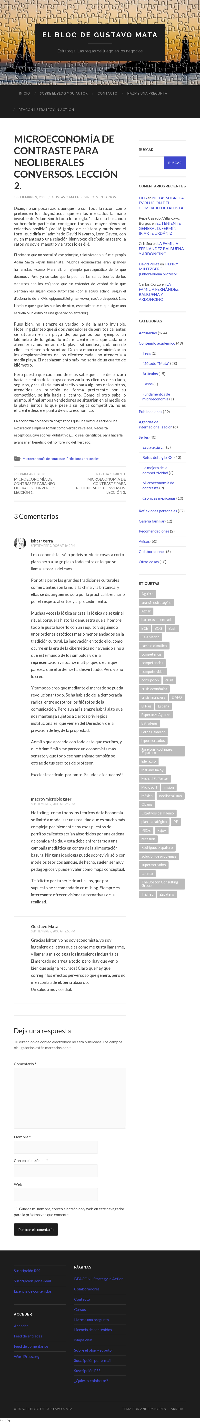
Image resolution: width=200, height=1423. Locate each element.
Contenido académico (157, 343)
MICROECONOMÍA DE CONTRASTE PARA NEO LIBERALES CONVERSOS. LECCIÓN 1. (35, 483)
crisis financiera (153, 697)
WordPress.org (27, 1356)
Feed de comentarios (31, 1346)
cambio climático (154, 646)
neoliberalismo (170, 796)
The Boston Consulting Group (159, 884)
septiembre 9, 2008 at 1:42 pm (53, 546)
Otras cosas (149, 561)
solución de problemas (158, 856)
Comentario (25, 1064)
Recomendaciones (154, 531)
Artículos (150, 373)
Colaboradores (87, 1289)
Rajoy (161, 830)
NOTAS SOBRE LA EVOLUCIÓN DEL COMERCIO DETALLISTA (161, 202)
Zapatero (167, 894)
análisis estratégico (156, 602)
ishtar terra (42, 540)
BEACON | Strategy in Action (46, 110)
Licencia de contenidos (33, 1291)
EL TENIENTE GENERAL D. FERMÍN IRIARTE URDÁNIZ (160, 228)
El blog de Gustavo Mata (100, 35)
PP (175, 822)
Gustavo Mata (65, 197)
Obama (146, 804)
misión (169, 787)
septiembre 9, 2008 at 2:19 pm (53, 804)
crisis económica (154, 689)
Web (18, 1184)
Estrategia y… (153, 447)
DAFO (177, 697)
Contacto (108, 93)
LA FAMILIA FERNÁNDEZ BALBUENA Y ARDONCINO (161, 248)
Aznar (146, 611)
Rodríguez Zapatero (157, 847)
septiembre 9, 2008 (30, 197)
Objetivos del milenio (157, 813)
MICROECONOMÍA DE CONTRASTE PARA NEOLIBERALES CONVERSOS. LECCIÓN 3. (101, 483)
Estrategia (149, 723)
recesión (148, 839)
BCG (158, 628)
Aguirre (147, 594)
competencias (152, 663)
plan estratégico (154, 822)
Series (144, 437)
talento (147, 873)
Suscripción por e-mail (32, 1280)
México (147, 796)
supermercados (153, 865)
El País (146, 706)
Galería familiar (152, 521)
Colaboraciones (152, 551)
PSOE (146, 830)
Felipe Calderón (153, 732)
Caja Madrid (150, 637)
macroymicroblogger (51, 799)
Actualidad (148, 332)
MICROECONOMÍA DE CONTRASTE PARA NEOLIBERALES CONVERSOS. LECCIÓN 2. (66, 162)
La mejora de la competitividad (155, 470)
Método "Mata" (156, 363)
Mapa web (83, 1339)
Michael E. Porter (154, 778)
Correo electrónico (31, 1160)
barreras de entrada (156, 620)
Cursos (80, 1309)
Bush (172, 628)
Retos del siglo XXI (158, 457)
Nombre (22, 1137)
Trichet (147, 894)
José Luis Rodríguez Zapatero (156, 751)
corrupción (150, 680)
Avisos (144, 541)
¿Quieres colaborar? (91, 1380)
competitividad (152, 671)
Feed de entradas (28, 1336)
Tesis (146, 353)
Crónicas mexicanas (159, 498)
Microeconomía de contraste (44, 459)
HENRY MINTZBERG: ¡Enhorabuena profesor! (159, 268)
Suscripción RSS (27, 1270)
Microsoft (149, 787)
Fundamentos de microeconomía (156, 396)
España (163, 706)
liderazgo (148, 761)
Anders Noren (153, 1409)
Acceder (21, 1325)
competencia (151, 654)
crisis (169, 680)
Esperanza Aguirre (155, 715)
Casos (147, 383)
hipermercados (153, 740)
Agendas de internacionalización (155, 424)
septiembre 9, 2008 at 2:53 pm (53, 931)
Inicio (24, 93)
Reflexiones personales (82, 459)
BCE (144, 628)
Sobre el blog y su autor (64, 93)
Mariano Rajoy (152, 770)
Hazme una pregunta (147, 93)
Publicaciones (150, 411)
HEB (143, 197)
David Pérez (149, 263)
